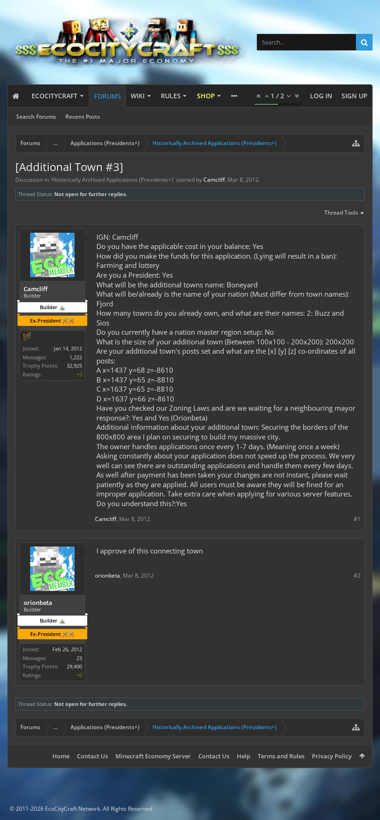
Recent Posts (82, 117)
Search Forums (36, 117)
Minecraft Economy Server (153, 756)
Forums (107, 96)
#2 (357, 575)
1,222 (76, 357)
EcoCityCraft (54, 95)
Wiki (138, 95)
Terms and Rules (281, 756)
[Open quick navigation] (356, 143)
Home (61, 756)
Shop (206, 95)
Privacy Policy (332, 756)
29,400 (74, 666)
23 (79, 658)
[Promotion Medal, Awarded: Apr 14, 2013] (25, 337)
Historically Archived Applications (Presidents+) (112, 180)
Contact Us (92, 756)
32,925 (74, 365)
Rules (171, 95)
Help (243, 756)
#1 (357, 518)
